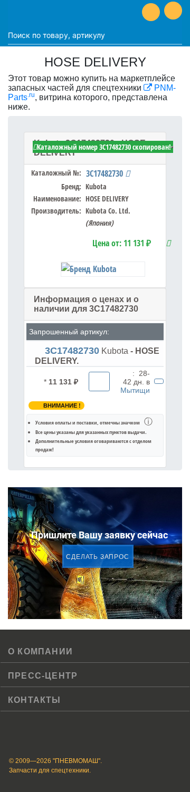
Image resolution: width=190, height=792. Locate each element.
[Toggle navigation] (16, 12)
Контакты (34, 700)
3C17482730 (105, 173)
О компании (40, 651)
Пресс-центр (43, 675)
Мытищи (135, 390)
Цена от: (121, 243)
